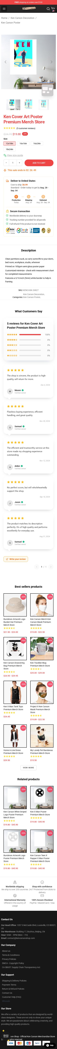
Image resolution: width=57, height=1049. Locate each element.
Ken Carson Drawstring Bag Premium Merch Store (14, 666)
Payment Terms (9, 985)
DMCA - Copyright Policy (13, 963)
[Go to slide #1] (13, 104)
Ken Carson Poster (10, 22)
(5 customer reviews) (25, 128)
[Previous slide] (6, 62)
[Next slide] (51, 62)
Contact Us (7, 993)
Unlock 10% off (5, 1036)
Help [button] (51, 1045)
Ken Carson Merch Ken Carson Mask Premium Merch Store (40, 622)
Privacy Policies (9, 959)
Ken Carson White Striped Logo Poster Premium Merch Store (15, 815)
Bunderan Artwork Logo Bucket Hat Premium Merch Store (14, 622)
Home (4, 18)
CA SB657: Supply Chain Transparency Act (21, 967)
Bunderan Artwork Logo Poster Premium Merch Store (14, 858)
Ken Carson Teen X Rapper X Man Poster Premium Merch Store (40, 858)
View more (28, 768)
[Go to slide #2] (28, 104)
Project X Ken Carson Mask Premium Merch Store (40, 709)
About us (6, 951)
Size (5, 139)
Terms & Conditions (11, 955)
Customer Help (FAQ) (11, 997)
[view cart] (53, 8)
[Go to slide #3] (44, 104)
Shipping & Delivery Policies (14, 981)
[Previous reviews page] (36, 566)
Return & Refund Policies (13, 989)
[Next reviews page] (50, 566)
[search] (48, 8)
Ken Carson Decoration (22, 18)
